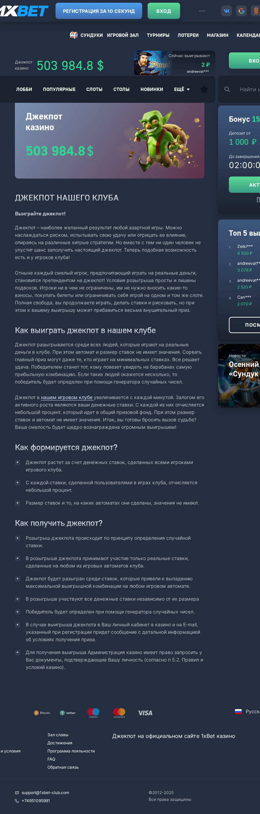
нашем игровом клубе (67, 397)
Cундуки (92, 35)
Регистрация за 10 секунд (99, 11)
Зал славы (57, 734)
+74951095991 (36, 800)
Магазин (218, 35)
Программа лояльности (71, 750)
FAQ (51, 759)
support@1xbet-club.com (45, 792)
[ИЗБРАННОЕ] (204, 89)
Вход (163, 11)
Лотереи (188, 35)
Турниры (158, 35)
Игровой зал (123, 35)
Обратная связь (63, 767)
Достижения (59, 742)
